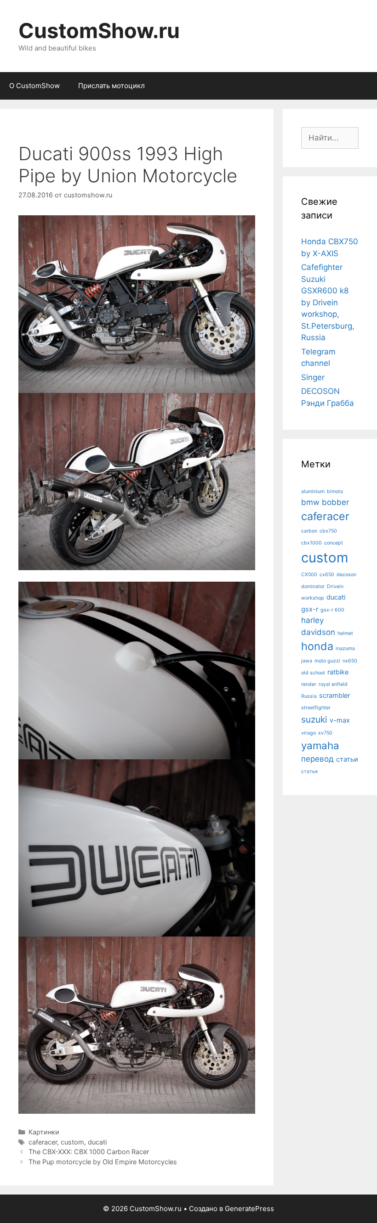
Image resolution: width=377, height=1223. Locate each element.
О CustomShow (34, 85)
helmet (345, 633)
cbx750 (328, 531)
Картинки (44, 1132)
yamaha (320, 745)
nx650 (350, 661)
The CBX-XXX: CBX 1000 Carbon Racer (89, 1152)
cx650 (327, 575)
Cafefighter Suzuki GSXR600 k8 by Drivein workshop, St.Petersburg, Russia (327, 302)
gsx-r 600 (332, 610)
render (308, 684)
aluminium (313, 491)
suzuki (314, 719)
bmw (310, 502)
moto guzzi (327, 661)
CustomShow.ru (99, 30)
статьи (347, 759)
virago (308, 733)
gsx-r (309, 609)
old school (313, 673)
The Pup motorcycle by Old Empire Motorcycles (103, 1162)
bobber (335, 502)
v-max (340, 720)
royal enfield (333, 684)
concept (333, 543)
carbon (309, 531)
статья (309, 771)
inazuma (345, 648)
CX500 (309, 575)
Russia (309, 696)
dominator (313, 586)
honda (317, 646)
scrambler (334, 695)
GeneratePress (249, 1208)
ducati (97, 1142)
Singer (313, 377)
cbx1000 (311, 543)
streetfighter (316, 708)
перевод (317, 758)
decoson (346, 575)
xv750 (325, 733)
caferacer (43, 1142)
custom (72, 1142)
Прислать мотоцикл (111, 85)
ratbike (337, 672)
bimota (335, 491)
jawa (306, 661)
